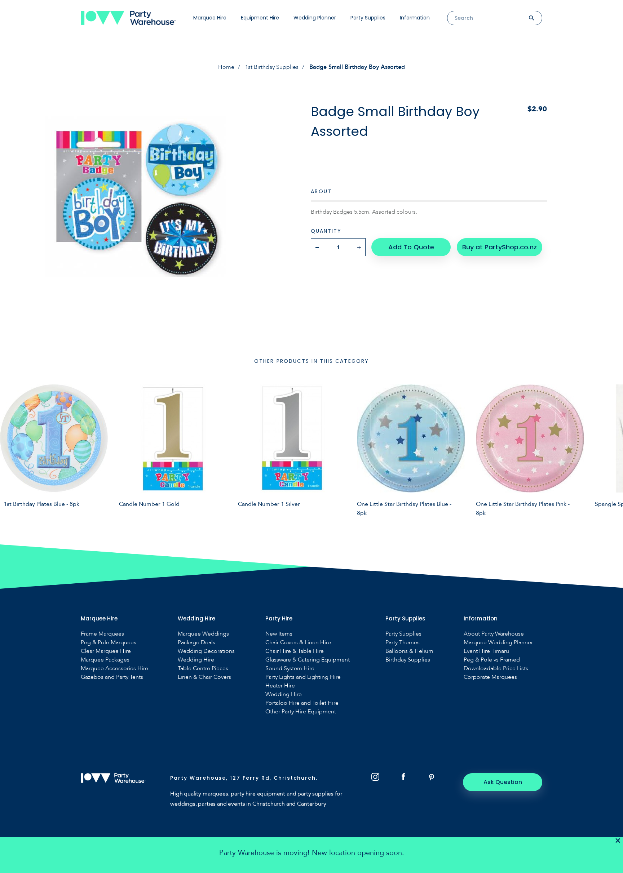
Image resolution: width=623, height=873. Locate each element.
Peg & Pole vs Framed (492, 659)
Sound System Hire (289, 668)
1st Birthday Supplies (272, 67)
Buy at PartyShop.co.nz (499, 246)
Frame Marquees (102, 634)
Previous (11, 449)
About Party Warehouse (494, 634)
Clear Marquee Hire (106, 651)
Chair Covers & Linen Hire (298, 642)
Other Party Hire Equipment (300, 711)
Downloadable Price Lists (496, 668)
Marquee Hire (209, 17)
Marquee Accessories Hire (114, 668)
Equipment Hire (260, 17)
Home (226, 67)
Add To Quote (411, 246)
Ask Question (502, 782)
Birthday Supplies (407, 659)
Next (612, 449)
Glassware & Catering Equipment (307, 659)
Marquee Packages (105, 659)
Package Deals (196, 642)
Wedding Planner (314, 17)
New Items (278, 634)
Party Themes (402, 642)
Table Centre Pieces (203, 668)
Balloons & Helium (409, 651)
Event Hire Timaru (486, 651)
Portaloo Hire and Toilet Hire (302, 703)
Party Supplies (367, 17)
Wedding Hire (196, 659)
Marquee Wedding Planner (498, 642)
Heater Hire (280, 685)
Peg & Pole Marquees (108, 642)
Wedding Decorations (206, 651)
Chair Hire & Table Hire (294, 651)
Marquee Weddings (203, 634)
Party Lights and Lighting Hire (303, 677)
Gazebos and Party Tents (112, 677)
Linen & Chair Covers (204, 677)
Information (415, 17)
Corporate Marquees (490, 677)
